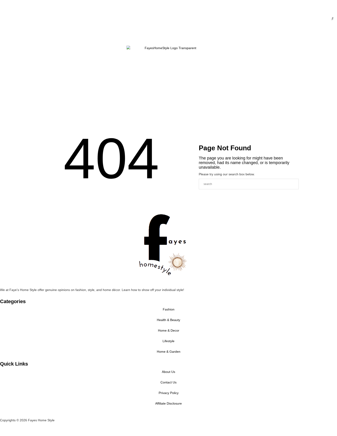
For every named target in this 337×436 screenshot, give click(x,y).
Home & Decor (28, 35)
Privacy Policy (169, 393)
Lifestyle (14, 123)
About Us (168, 372)
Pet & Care (21, 123)
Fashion (14, 35)
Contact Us (28, 123)
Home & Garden (168, 351)
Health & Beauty (21, 35)
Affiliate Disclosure (168, 403)
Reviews (8, 123)
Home (8, 35)
